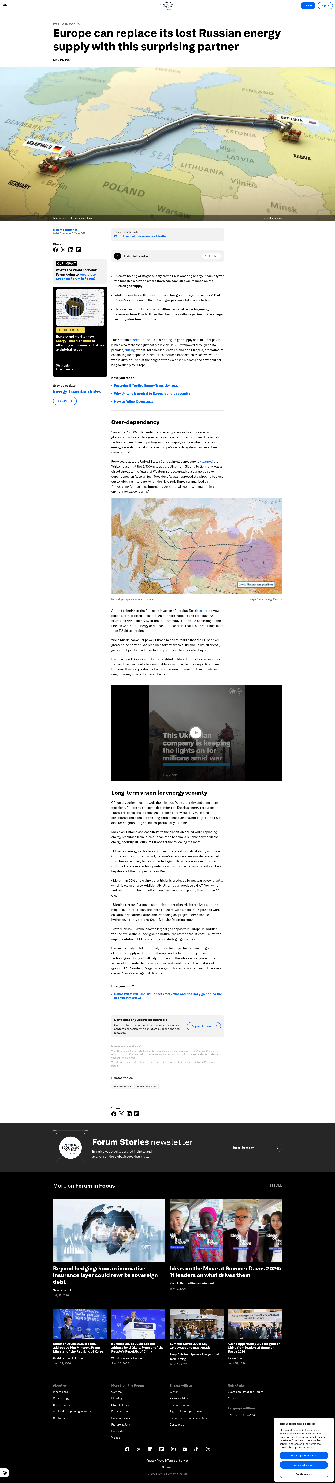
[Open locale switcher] (4, 1472)
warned (207, 461)
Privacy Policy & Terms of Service (167, 1460)
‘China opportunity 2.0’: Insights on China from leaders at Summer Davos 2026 (254, 1347)
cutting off (132, 350)
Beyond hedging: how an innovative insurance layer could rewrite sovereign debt (105, 1275)
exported (205, 610)
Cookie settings (304, 1474)
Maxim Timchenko (65, 229)
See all (276, 1185)
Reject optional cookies (304, 1455)
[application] (196, 733)
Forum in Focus (66, 24)
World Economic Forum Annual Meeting (140, 236)
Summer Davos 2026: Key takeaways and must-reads (190, 1345)
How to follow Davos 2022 (133, 401)
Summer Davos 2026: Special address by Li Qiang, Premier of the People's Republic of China (137, 1347)
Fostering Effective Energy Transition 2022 (146, 385)
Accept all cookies (304, 1464)
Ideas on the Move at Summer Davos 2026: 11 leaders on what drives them (225, 1272)
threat (136, 340)
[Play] (117, 256)
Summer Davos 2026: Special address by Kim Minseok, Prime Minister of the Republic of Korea (78, 1347)
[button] (196, 733)
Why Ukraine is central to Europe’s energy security (152, 393)
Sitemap (167, 1467)
